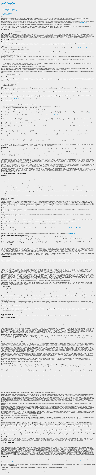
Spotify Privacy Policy (84, 22)
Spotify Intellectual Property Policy (50, 461)
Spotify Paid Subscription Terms (84, 47)
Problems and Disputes (7, 13)
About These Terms (6, 14)
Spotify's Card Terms (71, 460)
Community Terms (71, 233)
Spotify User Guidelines (15, 98)
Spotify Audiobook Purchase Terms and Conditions (56, 460)
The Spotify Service (6, 8)
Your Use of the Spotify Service (9, 9)
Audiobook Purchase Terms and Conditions (51, 114)
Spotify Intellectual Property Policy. (76, 227)
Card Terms (91, 112)
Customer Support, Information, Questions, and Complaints (14, 12)
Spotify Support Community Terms (83, 460)
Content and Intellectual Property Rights (10, 10)
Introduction (5, 6)
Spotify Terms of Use (8, 3)
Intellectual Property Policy (23, 181)
